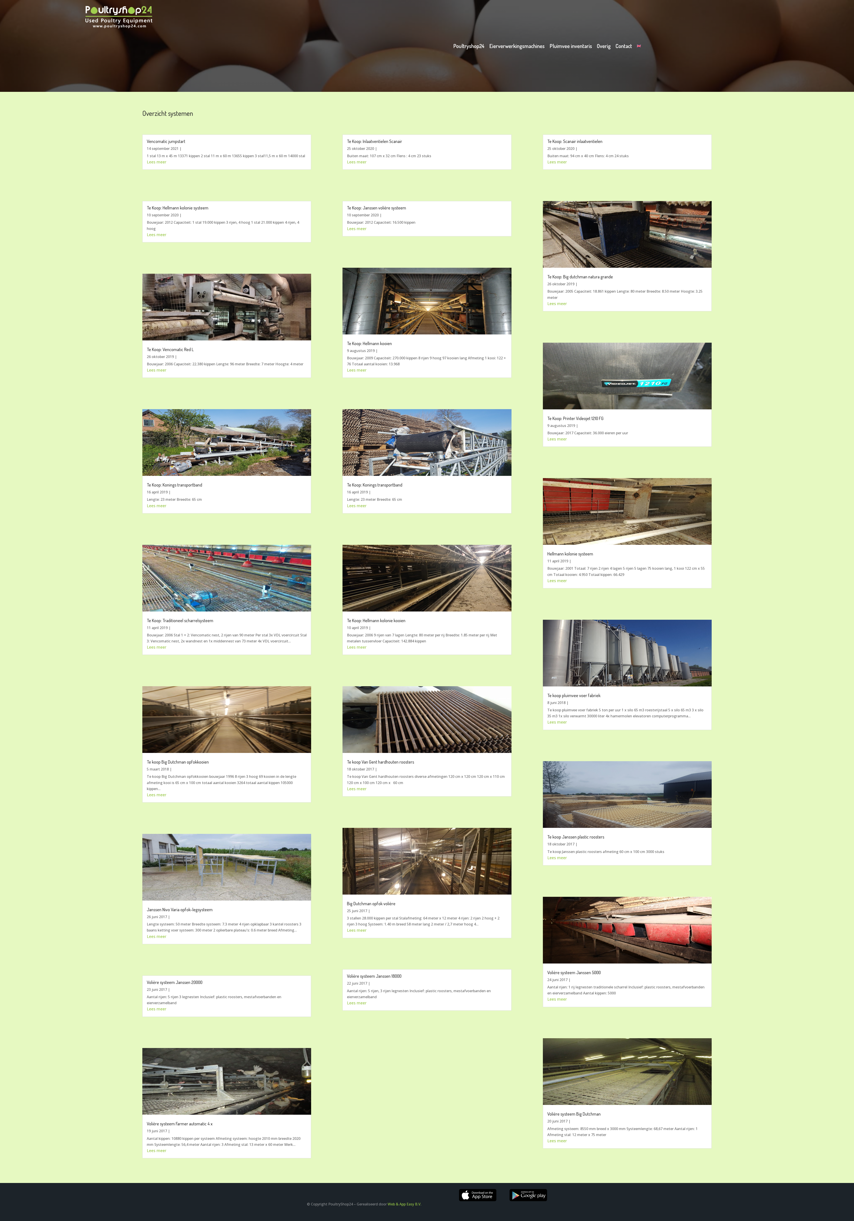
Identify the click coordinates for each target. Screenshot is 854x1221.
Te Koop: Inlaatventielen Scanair (374, 141)
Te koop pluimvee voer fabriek (573, 695)
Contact (624, 46)
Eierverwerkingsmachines (517, 46)
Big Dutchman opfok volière (371, 903)
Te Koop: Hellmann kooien (369, 343)
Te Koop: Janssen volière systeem (376, 208)
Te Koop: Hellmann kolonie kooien (376, 620)
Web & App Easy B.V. (404, 1204)
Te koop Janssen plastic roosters (575, 837)
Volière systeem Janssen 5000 (574, 972)
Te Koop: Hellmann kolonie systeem (177, 208)
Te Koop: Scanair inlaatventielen (574, 141)
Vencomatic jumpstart (166, 141)
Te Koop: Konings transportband (174, 485)
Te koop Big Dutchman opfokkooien (178, 762)
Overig (604, 46)
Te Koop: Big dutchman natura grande (580, 277)
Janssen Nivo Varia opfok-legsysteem (180, 909)
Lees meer (156, 162)
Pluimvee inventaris (571, 46)
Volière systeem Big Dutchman (574, 1114)
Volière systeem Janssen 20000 (174, 982)
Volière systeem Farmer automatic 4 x (180, 1123)
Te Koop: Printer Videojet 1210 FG (575, 418)
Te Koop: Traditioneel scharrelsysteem (180, 620)
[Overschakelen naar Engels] (639, 46)
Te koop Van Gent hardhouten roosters (380, 762)
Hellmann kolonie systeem (570, 554)
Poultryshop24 (468, 46)
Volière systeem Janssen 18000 (374, 976)
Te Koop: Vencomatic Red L (170, 349)
